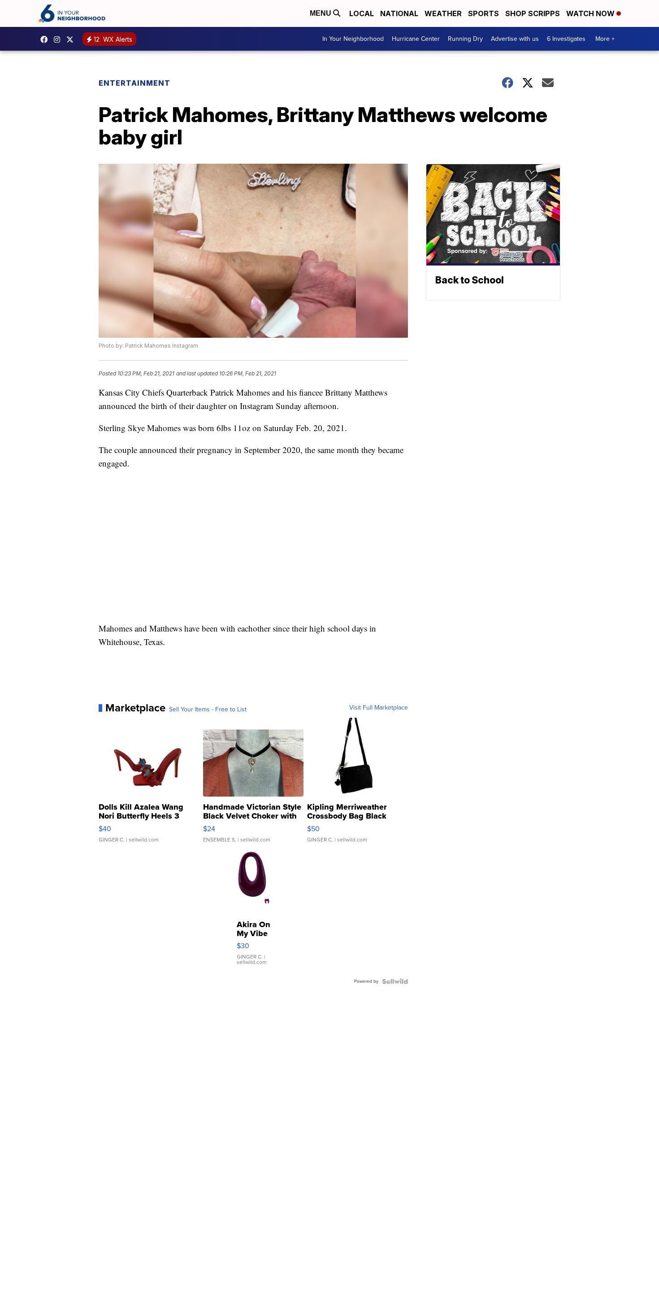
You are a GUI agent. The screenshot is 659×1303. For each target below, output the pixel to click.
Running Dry (465, 39)
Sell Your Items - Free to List (208, 709)
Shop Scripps (532, 13)
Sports (483, 13)
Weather (443, 13)
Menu (321, 13)
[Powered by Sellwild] (395, 981)
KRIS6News (46, 39)
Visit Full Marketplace (378, 708)
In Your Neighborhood (353, 39)
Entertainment (134, 82)
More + (605, 39)
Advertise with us (515, 39)
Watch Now (591, 13)
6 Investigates (566, 39)
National (399, 13)
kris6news (59, 39)
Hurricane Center (416, 39)
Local (361, 13)
